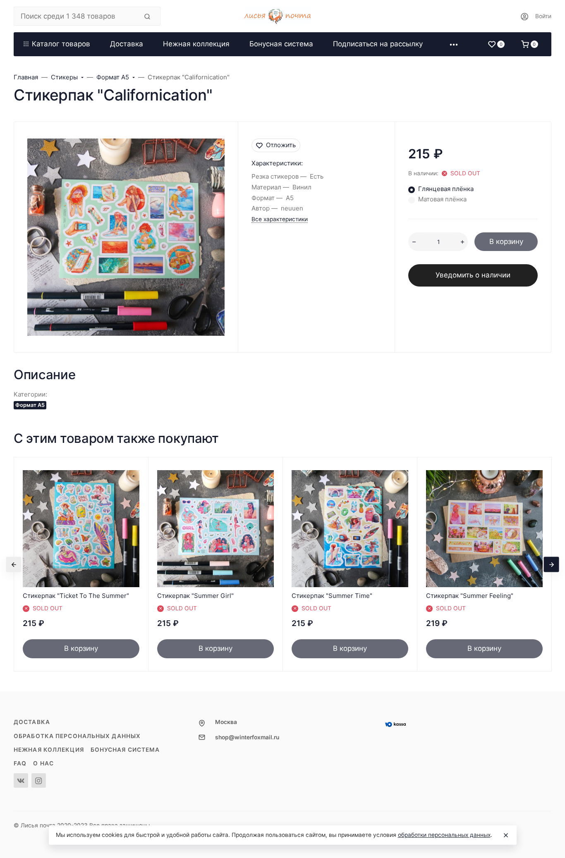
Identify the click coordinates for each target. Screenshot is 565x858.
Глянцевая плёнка (446, 189)
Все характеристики (279, 219)
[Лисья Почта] (282, 16)
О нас (43, 763)
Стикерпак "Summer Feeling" (469, 596)
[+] (462, 241)
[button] (454, 44)
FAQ (20, 763)
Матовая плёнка (442, 199)
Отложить (281, 145)
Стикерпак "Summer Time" (332, 596)
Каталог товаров (61, 44)
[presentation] (14, 564)
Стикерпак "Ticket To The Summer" (76, 596)
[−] (414, 241)
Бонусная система (125, 749)
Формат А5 (30, 405)
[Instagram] (38, 780)
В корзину (506, 241)
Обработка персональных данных (77, 736)
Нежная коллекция (49, 749)
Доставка (32, 722)
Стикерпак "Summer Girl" (195, 596)
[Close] (506, 835)
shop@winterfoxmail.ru (247, 737)
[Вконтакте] (21, 780)
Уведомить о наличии (473, 275)
